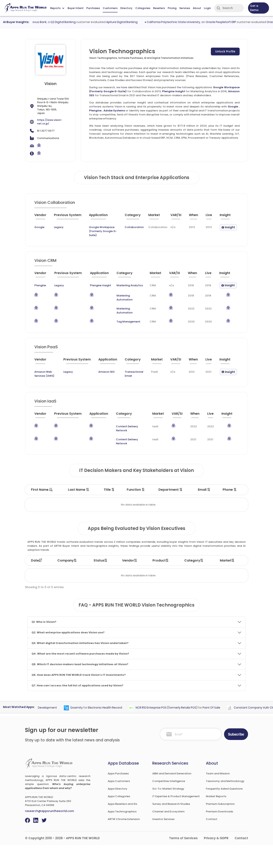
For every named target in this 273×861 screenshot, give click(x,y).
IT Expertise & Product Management (176, 796)
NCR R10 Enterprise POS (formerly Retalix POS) (158, 708)
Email (202, 489)
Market (225, 560)
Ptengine (95, 110)
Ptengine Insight (173, 91)
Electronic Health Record (97, 708)
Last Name (77, 489)
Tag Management (128, 321)
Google (233, 106)
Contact (211, 819)
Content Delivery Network (127, 428)
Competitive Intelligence (168, 781)
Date (35, 560)
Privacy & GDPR (216, 838)
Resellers (159, 8)
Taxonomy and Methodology (225, 781)
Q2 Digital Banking (55, 22)
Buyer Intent (76, 8)
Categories (142, 8)
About (197, 8)
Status (99, 560)
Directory (126, 8)
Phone (228, 489)
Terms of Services (183, 838)
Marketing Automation (125, 297)
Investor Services (163, 819)
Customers (110, 8)
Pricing (172, 8)
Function (134, 489)
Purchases (93, 8)
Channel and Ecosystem (168, 811)
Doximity (69, 708)
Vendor (128, 560)
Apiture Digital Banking (114, 22)
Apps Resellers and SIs (122, 804)
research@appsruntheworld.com (49, 811)
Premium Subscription (220, 804)
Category (192, 560)
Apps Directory (117, 789)
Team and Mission (218, 773)
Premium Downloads (219, 811)
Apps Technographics (122, 811)
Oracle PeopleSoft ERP (213, 22)
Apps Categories (119, 796)
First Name (40, 489)
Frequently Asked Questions (224, 789)
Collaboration (134, 227)
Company (65, 560)
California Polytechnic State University (165, 22)
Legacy (59, 227)
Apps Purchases (118, 773)
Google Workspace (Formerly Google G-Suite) (103, 231)
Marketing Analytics (130, 285)
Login (207, 8)
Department (168, 489)
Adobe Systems (114, 110)
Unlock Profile (225, 51)
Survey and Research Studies (171, 804)
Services (184, 8)
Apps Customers (119, 781)
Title (108, 489)
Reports (55, 8)
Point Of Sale (203, 708)
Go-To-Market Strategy (168, 789)
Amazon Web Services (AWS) (44, 374)
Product (159, 560)
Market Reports (216, 796)
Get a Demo (254, 8)
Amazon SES (106, 372)
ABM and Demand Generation (171, 773)
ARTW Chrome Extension (124, 819)
